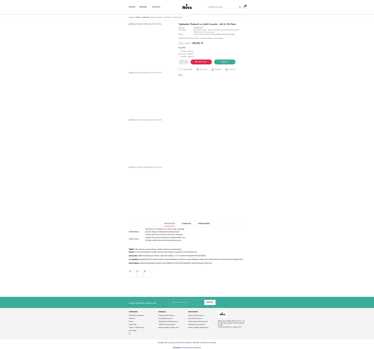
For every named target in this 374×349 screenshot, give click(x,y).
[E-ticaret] (186, 347)
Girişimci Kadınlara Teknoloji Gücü (168, 327)
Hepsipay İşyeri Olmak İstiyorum (168, 321)
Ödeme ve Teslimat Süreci (136, 327)
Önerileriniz (204, 223)
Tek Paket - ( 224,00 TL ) (187, 56)
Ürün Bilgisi (169, 223)
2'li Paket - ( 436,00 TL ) (187, 51)
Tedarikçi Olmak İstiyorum (166, 315)
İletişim (131, 321)
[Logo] (187, 7)
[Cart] (244, 7)
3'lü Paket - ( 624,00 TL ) (187, 54)
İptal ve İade (132, 330)
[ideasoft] (177, 348)
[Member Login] (240, 7)
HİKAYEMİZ (143, 7)
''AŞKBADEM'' (198, 27)
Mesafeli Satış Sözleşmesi (136, 315)
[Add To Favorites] (185, 69)
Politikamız (132, 318)
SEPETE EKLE (202, 62)
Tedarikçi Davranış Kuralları (166, 324)
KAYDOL (209, 302)
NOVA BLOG (156, 7)
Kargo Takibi (133, 324)
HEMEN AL (224, 62)
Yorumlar (186, 223)
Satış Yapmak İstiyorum (165, 318)
